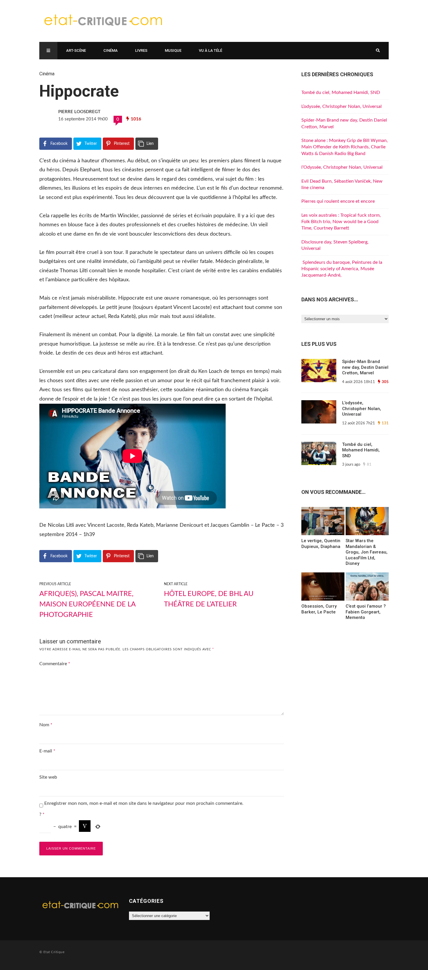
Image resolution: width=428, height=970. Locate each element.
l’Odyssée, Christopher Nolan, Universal (342, 167)
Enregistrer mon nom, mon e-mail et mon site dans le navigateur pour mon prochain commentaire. (143, 803)
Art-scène (76, 50)
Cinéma (110, 50)
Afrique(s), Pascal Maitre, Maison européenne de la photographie (87, 604)
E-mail (47, 751)
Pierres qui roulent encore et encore (338, 201)
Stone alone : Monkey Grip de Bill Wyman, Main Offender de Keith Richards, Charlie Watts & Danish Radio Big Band (344, 147)
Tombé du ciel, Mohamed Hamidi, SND (340, 92)
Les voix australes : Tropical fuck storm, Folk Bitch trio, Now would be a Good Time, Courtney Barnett (341, 222)
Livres (141, 50)
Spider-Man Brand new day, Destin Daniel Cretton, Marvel (365, 367)
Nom (45, 724)
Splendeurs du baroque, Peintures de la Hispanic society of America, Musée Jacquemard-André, (341, 269)
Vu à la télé (210, 50)
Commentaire (54, 663)
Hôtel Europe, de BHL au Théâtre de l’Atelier (209, 599)
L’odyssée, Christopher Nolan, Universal (341, 106)
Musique (173, 50)
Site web (48, 777)
